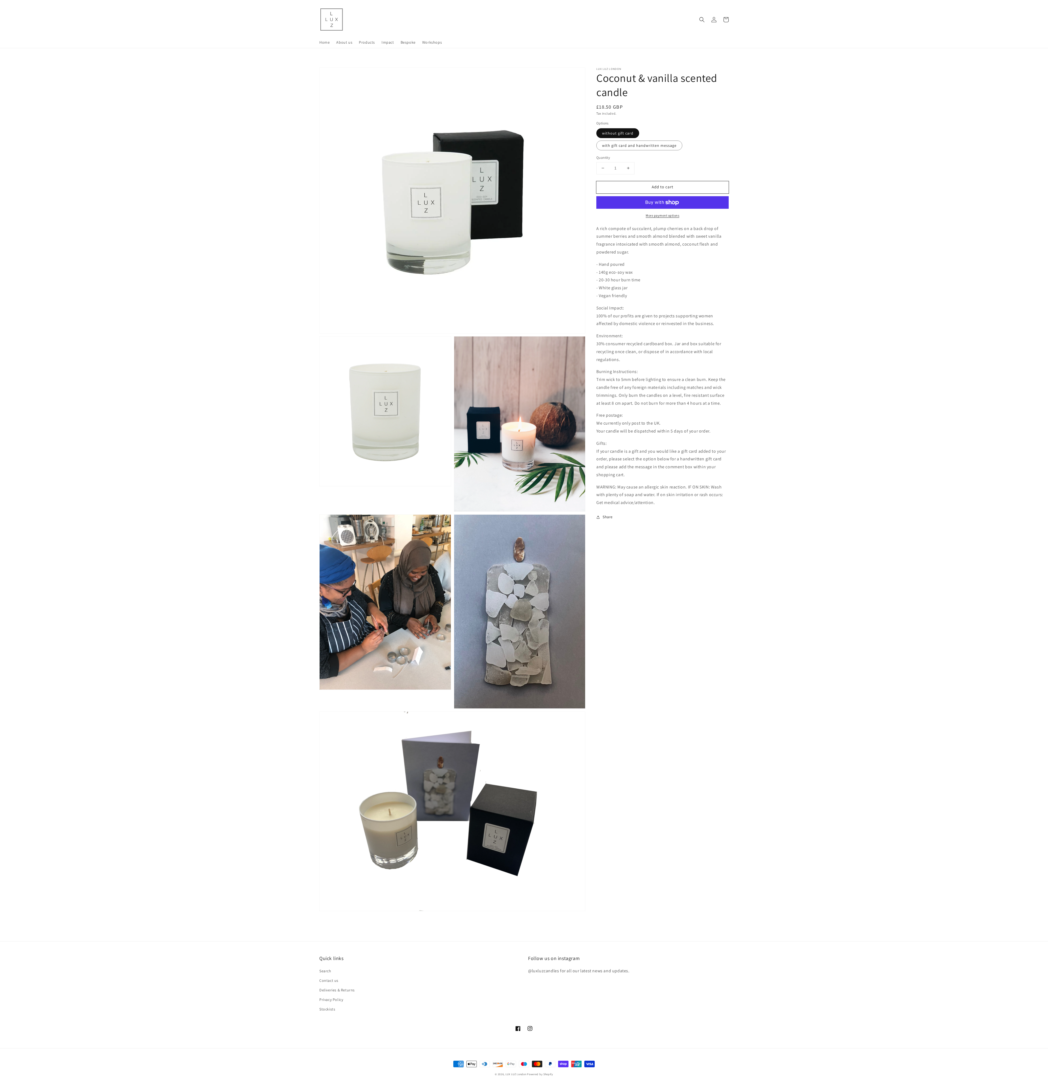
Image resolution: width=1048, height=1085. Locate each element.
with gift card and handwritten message (639, 145)
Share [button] (608, 516)
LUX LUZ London (515, 1074)
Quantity (603, 157)
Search (325, 970)
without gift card (617, 133)
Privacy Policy (331, 999)
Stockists (327, 1009)
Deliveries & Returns (337, 990)
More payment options (662, 215)
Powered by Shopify (540, 1074)
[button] (702, 20)
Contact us (328, 980)
